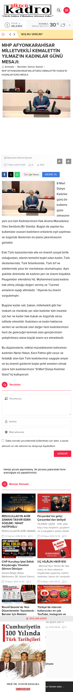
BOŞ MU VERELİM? (32, 34)
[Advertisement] (36, 136)
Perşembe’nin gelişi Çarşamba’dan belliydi (51, 517)
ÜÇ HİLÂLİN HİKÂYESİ (51, 561)
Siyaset (39, 66)
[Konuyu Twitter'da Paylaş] (10, 174)
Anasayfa (9, 66)
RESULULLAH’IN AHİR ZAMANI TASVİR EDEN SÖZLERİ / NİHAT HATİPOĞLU (16, 521)
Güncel (31, 66)
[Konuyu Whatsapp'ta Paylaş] (17, 174)
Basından (22, 66)
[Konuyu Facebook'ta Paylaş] (4, 174)
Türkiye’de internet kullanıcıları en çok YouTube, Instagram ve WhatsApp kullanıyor (51, 612)
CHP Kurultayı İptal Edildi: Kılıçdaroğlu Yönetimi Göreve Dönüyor (18, 565)
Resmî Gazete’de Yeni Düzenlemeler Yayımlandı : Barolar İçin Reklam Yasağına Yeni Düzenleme (18, 612)
